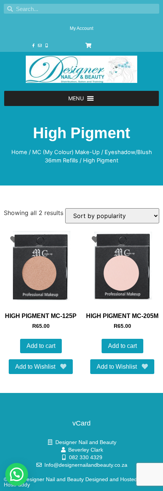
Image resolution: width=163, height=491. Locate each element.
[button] (76, 98)
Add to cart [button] (41, 346)
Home (19, 152)
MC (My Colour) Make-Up (66, 152)
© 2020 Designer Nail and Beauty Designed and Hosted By (74, 479)
